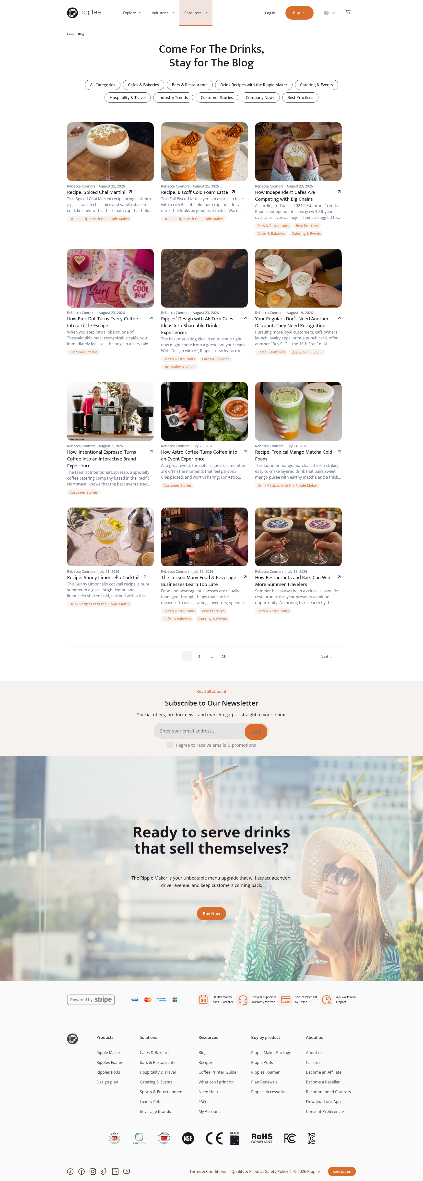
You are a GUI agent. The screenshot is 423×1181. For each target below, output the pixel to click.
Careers (313, 1062)
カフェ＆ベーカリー (307, 352)
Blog (203, 1052)
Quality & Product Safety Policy (259, 1171)
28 (225, 656)
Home (71, 34)
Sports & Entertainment (162, 1091)
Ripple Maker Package (271, 1052)
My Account (209, 1111)
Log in (270, 12)
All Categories (102, 84)
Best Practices (300, 97)
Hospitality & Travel (128, 97)
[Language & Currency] (329, 13)
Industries (160, 12)
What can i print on (216, 1082)
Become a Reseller (323, 1082)
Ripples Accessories (269, 1091)
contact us (342, 1171)
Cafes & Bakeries (143, 84)
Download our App (323, 1101)
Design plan (107, 1082)
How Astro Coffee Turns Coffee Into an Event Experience (199, 455)
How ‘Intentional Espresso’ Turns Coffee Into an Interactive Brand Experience (101, 459)
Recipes (206, 1062)
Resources (192, 12)
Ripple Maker (108, 1052)
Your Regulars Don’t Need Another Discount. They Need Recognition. (292, 322)
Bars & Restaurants (190, 84)
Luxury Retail (152, 1101)
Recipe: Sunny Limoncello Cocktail (103, 577)
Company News (260, 97)
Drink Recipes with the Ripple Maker (253, 84)
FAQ (202, 1101)
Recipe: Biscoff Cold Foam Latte (194, 192)
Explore (129, 12)
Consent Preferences (325, 1111)
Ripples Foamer (110, 1062)
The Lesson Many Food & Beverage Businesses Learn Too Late (198, 581)
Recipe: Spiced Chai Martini (96, 192)
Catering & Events (316, 84)
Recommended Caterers (328, 1091)
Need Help (208, 1091)
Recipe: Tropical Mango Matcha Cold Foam (293, 455)
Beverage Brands (155, 1111)
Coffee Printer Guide (217, 1072)
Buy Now (211, 913)
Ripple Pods (262, 1062)
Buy (296, 12)
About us (314, 1052)
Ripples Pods (108, 1072)
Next (327, 656)
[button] (70, 1171)
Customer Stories (217, 97)
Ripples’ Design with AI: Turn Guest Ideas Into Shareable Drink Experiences (198, 325)
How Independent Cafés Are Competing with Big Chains (285, 195)
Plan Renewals (264, 1082)
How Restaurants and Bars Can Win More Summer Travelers (292, 581)
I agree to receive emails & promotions (216, 745)
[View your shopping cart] (348, 13)
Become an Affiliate (323, 1072)
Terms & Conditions (207, 1171)
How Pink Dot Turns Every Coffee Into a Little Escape (102, 322)
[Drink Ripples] (84, 12)
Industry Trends (173, 97)
